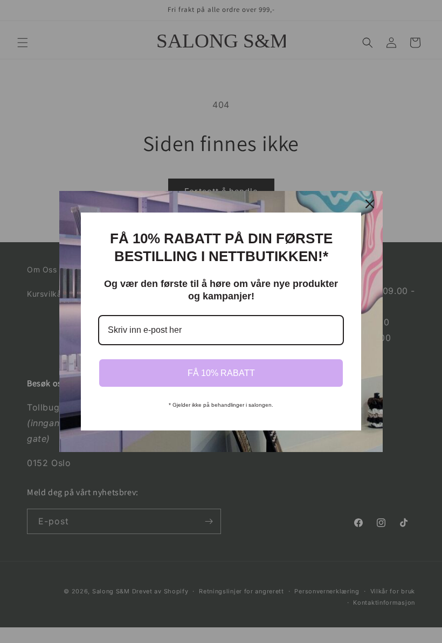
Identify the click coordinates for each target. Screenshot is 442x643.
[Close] (370, 204)
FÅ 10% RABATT (221, 373)
